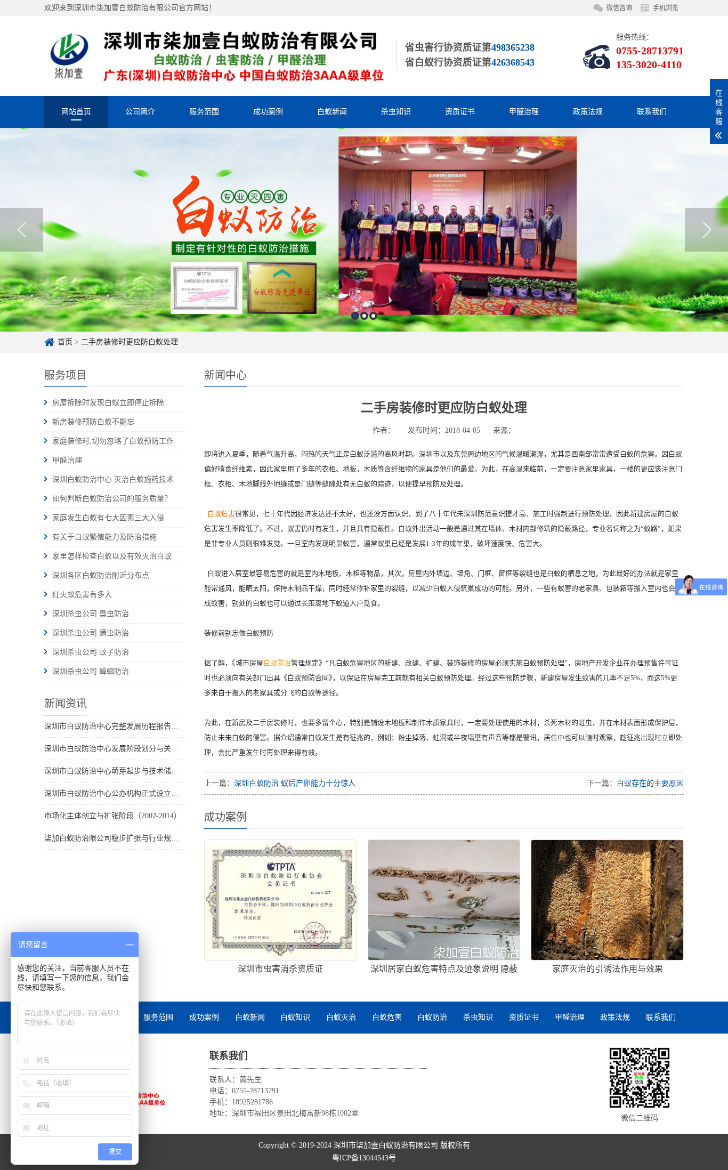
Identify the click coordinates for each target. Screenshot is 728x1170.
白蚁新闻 (332, 112)
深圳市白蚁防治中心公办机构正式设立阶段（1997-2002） (138, 793)
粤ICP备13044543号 (364, 1158)
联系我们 (652, 112)
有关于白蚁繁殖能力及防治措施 (104, 537)
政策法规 (588, 112)
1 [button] (355, 316)
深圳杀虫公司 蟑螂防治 (90, 671)
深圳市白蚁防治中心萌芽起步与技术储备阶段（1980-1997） (142, 771)
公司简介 (140, 112)
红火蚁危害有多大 (82, 595)
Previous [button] (21, 230)
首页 (65, 342)
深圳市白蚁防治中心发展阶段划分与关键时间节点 (126, 749)
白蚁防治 (432, 1017)
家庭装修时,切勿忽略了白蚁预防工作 (113, 441)
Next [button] (706, 230)
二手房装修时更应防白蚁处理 (129, 342)
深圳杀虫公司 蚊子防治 (90, 652)
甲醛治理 (524, 112)
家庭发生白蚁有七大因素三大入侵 (108, 518)
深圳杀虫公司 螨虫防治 (90, 633)
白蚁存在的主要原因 (650, 783)
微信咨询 (619, 8)
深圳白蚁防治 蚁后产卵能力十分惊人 (294, 783)
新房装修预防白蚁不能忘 (93, 422)
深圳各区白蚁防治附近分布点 (100, 575)
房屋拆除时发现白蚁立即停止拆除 (108, 403)
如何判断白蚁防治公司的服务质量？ (112, 499)
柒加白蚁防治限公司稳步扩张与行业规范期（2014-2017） (138, 838)
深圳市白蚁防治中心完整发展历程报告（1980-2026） (131, 726)
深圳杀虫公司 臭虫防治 (90, 614)
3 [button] (373, 316)
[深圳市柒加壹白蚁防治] (214, 56)
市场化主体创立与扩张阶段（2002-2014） (112, 816)
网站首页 (76, 112)
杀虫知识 (396, 112)
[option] (364, 230)
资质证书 (460, 112)
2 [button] (364, 316)
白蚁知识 (295, 1017)
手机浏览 (665, 8)
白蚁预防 (260, 633)
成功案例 (268, 112)
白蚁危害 (387, 1017)
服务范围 (204, 112)
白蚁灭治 (341, 1017)
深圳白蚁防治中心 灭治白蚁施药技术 (113, 479)
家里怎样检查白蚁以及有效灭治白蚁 (112, 556)
